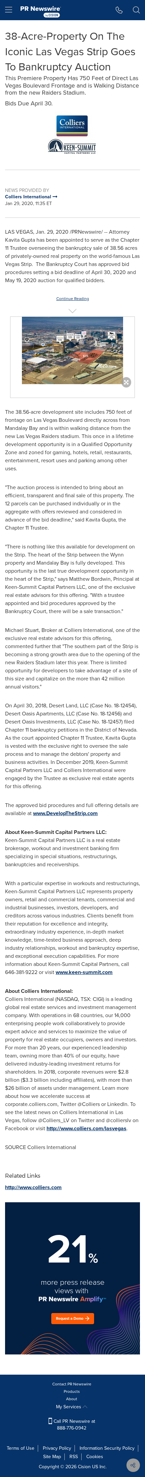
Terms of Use (20, 1448)
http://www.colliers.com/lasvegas (86, 1128)
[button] (72, 135)
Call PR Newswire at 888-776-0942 (73, 1425)
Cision (84, 1466)
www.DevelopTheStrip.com (65, 813)
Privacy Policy (57, 1448)
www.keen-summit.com (84, 972)
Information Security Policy (107, 1448)
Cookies (94, 1456)
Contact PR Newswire (71, 1384)
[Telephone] (119, 10)
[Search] (136, 10)
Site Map (52, 1456)
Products (72, 1391)
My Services (69, 1406)
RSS (73, 1456)
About (71, 1399)
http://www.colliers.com (33, 1187)
